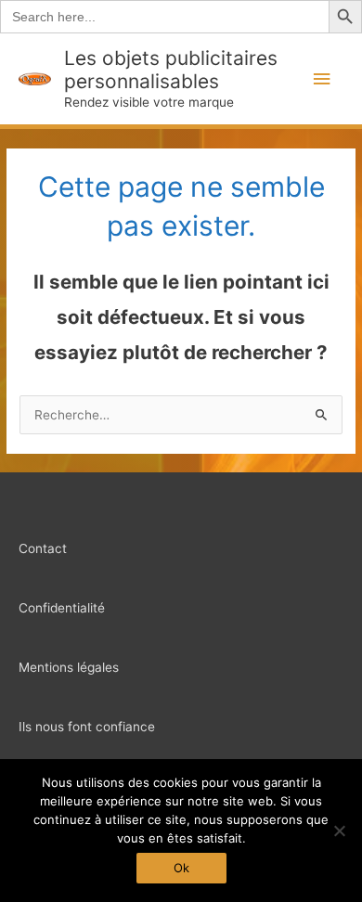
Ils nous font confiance (87, 726)
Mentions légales (69, 667)
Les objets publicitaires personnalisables (171, 69)
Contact (43, 548)
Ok (181, 867)
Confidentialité (62, 607)
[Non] (339, 830)
